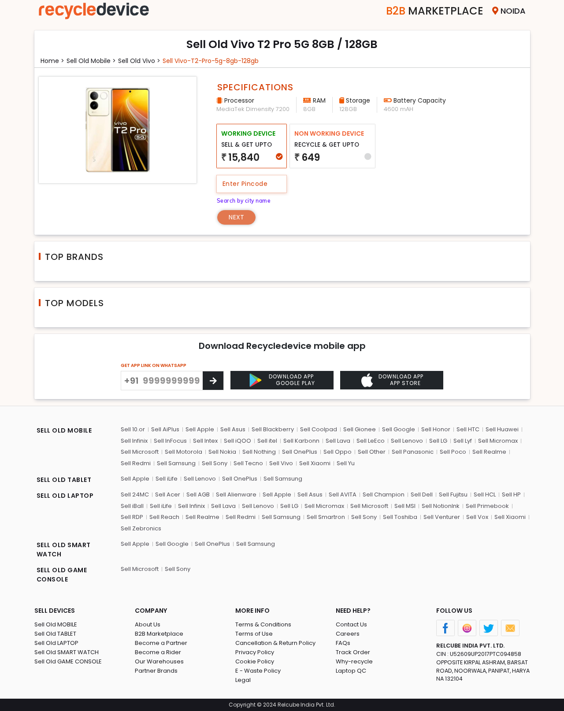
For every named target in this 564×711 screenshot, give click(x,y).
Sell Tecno (248, 463)
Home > (52, 60)
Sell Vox (477, 517)
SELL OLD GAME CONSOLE (62, 575)
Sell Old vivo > (139, 60)
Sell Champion (383, 494)
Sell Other (372, 452)
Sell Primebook (487, 506)
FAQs (343, 643)
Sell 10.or (133, 429)
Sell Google (398, 429)
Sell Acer (167, 494)
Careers (348, 634)
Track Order (353, 652)
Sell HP (511, 494)
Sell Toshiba (400, 517)
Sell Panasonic (413, 452)
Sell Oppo (337, 452)
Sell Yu (346, 463)
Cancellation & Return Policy (275, 643)
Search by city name (244, 200)
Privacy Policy (254, 652)
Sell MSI (405, 506)
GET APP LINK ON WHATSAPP (153, 365)
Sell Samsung (176, 463)
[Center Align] (213, 380)
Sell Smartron (326, 517)
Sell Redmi (136, 463)
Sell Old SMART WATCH (66, 652)
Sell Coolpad (318, 429)
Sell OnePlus (299, 452)
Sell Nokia (222, 452)
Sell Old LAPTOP (56, 643)
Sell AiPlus (165, 429)
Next (236, 217)
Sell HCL (485, 494)
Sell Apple (200, 429)
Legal (243, 680)
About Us (147, 624)
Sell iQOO (237, 441)
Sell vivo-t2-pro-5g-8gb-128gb (211, 60)
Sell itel (267, 441)
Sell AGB (198, 494)
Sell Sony (214, 463)
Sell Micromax (498, 441)
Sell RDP (132, 517)
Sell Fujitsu (453, 494)
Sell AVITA (342, 494)
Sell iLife (167, 478)
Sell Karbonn (301, 441)
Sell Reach (164, 517)
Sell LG (438, 441)
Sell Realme (489, 452)
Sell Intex (205, 441)
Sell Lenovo (407, 441)
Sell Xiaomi (314, 463)
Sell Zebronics (141, 528)
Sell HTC (467, 429)
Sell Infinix (134, 441)
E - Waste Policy (258, 671)
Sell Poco (453, 452)
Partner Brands (156, 671)
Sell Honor (435, 429)
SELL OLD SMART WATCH (64, 550)
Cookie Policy (254, 661)
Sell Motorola (183, 452)
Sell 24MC (135, 494)
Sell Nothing (259, 452)
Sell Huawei (502, 429)
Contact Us (351, 624)
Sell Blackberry (273, 429)
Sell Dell (422, 494)
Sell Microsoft (140, 452)
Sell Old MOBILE (55, 624)
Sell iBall (132, 506)
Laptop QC (351, 671)
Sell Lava (338, 441)
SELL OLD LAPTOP (65, 495)
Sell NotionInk (441, 506)
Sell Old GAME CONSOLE (68, 661)
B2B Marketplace (159, 634)
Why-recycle (354, 661)
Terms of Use (254, 634)
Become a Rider (158, 652)
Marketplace (434, 11)
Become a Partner (161, 643)
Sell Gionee (359, 429)
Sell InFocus (170, 441)
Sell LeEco (370, 441)
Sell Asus (232, 429)
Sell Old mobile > (91, 60)
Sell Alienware (236, 494)
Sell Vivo (281, 463)
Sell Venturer (441, 517)
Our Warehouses (159, 661)
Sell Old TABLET (55, 634)
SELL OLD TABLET (64, 479)
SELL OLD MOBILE (64, 430)
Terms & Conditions (263, 624)
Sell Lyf (462, 441)
